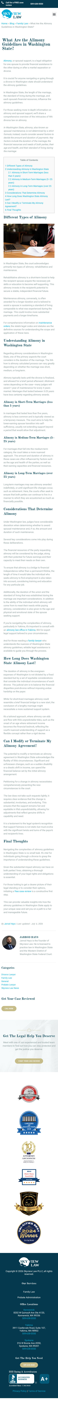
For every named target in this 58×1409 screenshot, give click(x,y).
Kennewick (29, 1310)
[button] (54, 14)
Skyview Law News (10, 988)
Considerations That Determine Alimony (25, 192)
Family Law (22, 23)
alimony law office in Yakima (21, 630)
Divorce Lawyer (8, 974)
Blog (12, 23)
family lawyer (35, 640)
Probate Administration (29, 1297)
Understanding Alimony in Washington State (27, 169)
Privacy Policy (20, 1391)
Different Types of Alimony (18, 165)
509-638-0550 (36, 3)
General (5, 981)
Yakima (29, 1325)
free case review (23, 891)
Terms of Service (36, 1391)
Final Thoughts (13, 209)
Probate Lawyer (8, 984)
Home (4, 23)
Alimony (8, 60)
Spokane (29, 1340)
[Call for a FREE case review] (2, 2)
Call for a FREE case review (15, 4)
